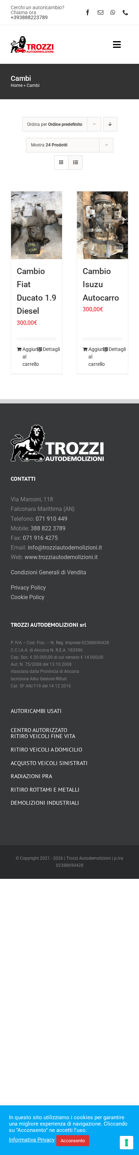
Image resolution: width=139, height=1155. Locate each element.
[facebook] (88, 12)
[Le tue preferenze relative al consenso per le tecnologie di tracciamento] (126, 1142)
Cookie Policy (28, 597)
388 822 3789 (48, 528)
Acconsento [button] (73, 1140)
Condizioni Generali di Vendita (48, 572)
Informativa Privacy (32, 1140)
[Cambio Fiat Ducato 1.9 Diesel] (36, 225)
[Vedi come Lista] (75, 162)
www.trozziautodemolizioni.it (61, 557)
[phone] (125, 12)
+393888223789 (29, 17)
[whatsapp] (112, 12)
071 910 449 (51, 518)
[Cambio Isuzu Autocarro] (102, 225)
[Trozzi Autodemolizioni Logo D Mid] (32, 38)
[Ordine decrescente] (110, 124)
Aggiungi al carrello (29, 356)
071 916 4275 (40, 538)
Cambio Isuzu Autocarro (101, 284)
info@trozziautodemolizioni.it (65, 547)
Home (16, 85)
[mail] (100, 12)
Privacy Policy (28, 587)
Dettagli (49, 349)
